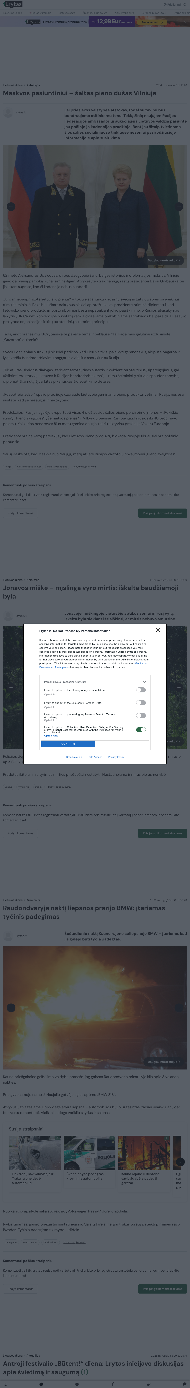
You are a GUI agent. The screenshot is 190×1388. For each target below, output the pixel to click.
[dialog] (95, 694)
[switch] (141, 689)
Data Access (95, 756)
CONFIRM (68, 743)
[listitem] (95, 682)
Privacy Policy (116, 756)
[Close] (159, 631)
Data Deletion (74, 756)
